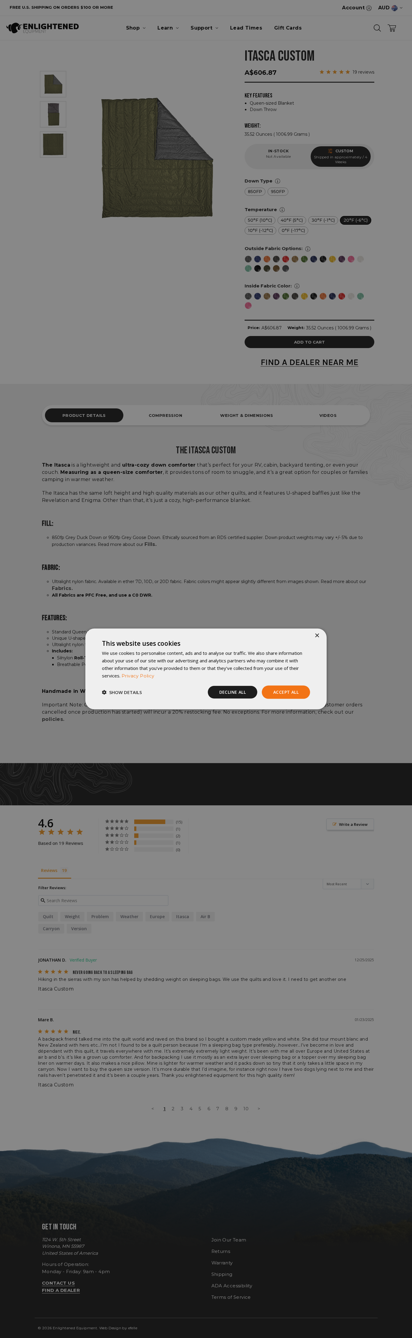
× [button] (317, 635)
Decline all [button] (232, 692)
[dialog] (206, 669)
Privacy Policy (138, 675)
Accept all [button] (286, 692)
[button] (122, 692)
